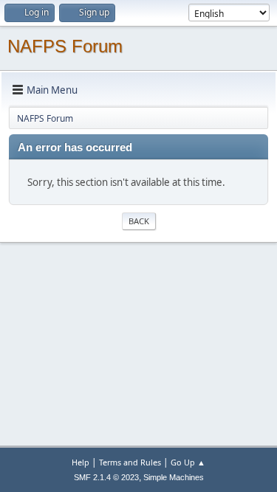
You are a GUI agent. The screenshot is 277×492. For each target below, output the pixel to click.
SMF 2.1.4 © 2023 (106, 477)
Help (80, 462)
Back (139, 220)
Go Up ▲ (188, 462)
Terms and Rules (130, 462)
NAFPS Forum (65, 46)
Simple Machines (173, 477)
